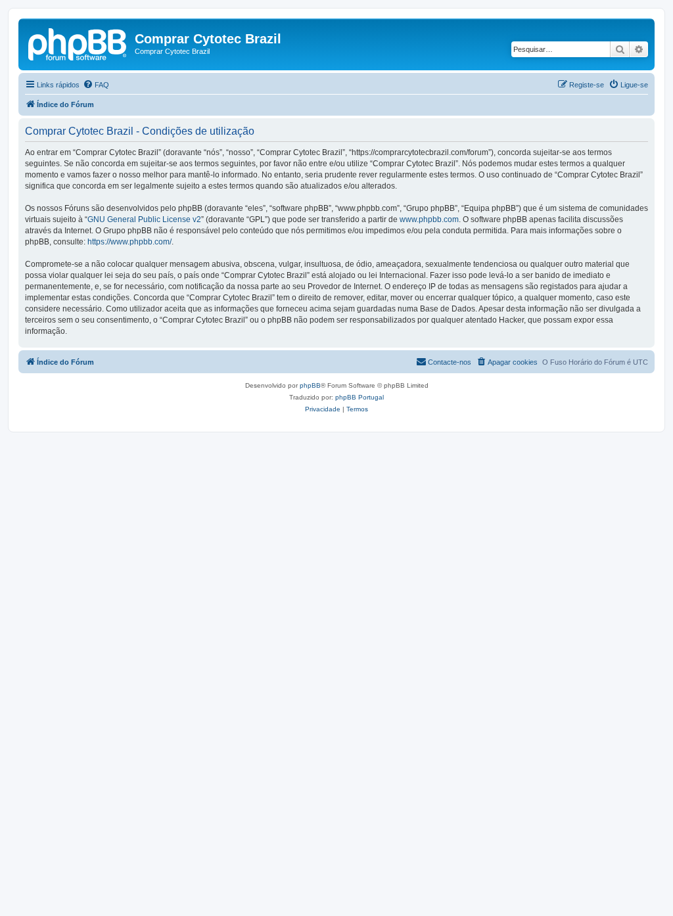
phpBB (310, 385)
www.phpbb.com (429, 219)
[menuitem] (96, 85)
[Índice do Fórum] (78, 43)
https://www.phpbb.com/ (129, 241)
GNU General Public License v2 (144, 219)
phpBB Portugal (359, 397)
